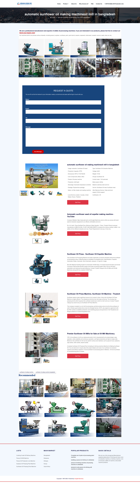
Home (59, 4)
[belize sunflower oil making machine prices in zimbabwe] (83, 407)
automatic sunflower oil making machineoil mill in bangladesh (74, 17)
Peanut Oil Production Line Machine (25, 461)
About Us (74, 4)
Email (27, 108)
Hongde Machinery (78, 478)
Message (28, 127)
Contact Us (99, 4)
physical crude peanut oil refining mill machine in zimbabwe (81, 468)
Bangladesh (47, 455)
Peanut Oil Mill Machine (22, 458)
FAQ (92, 4)
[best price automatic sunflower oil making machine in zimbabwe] (108, 427)
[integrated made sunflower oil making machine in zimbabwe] (83, 427)
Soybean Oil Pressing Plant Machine (25, 464)
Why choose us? (83, 4)
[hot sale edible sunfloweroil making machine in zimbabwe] (57, 387)
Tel (26, 117)
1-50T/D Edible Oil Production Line (114, 4)
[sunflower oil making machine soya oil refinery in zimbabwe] (31, 387)
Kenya (45, 464)
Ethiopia (46, 461)
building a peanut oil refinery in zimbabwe (82, 460)
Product (65, 4)
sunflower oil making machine (26, 372)
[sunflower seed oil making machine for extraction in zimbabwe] (31, 407)
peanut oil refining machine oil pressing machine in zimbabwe (82, 463)
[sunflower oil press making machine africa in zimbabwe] (83, 387)
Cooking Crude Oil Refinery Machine (25, 455)
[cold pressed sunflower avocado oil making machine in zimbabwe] (31, 427)
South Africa (47, 466)
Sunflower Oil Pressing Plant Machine (26, 466)
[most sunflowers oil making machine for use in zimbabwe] (108, 407)
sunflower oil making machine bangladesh (45, 372)
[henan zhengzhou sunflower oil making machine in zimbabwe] (57, 427)
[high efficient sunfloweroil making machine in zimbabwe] (108, 387)
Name (28, 99)
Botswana (46, 458)
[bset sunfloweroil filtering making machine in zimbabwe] (57, 407)
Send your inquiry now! (27, 33)
